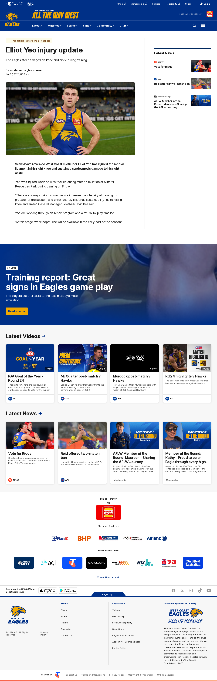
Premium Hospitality (122, 622)
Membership (137, 4)
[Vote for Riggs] (182, 66)
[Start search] (194, 25)
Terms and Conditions (93, 675)
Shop (120, 4)
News (64, 610)
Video (64, 616)
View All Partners (106, 577)
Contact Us (66, 635)
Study (188, 4)
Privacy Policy (44, 633)
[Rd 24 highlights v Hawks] (187, 373)
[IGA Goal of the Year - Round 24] (30, 373)
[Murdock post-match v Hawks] (134, 373)
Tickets (156, 4)
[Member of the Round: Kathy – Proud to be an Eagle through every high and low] (187, 453)
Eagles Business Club (123, 635)
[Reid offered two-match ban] (182, 83)
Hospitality (171, 4)
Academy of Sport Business (126, 641)
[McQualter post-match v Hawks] (82, 373)
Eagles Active (119, 648)
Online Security (165, 675)
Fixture (64, 622)
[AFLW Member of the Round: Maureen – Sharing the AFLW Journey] (182, 102)
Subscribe (66, 629)
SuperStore (118, 629)
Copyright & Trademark (140, 675)
